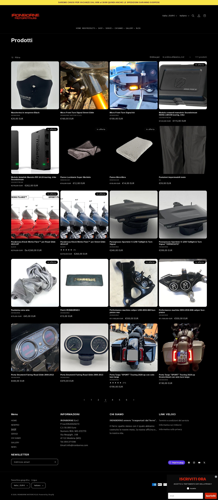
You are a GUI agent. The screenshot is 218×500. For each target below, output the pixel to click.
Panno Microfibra (118, 177)
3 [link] (105, 399)
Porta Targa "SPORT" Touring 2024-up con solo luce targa (132, 376)
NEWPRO (15, 425)
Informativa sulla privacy (170, 429)
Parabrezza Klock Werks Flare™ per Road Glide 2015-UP (33, 243)
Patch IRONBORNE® (70, 310)
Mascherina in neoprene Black (25, 113)
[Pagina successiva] (134, 400)
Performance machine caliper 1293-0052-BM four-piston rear (133, 311)
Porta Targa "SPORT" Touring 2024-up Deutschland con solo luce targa (177, 376)
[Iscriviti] (55, 462)
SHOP (13, 429)
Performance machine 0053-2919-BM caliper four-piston (182, 311)
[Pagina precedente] (84, 400)
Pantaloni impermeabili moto (172, 177)
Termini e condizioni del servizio (174, 420)
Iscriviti (211, 496)
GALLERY (15, 442)
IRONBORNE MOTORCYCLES (27, 495)
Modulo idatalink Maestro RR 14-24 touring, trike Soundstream (33, 178)
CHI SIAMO (16, 438)
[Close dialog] (216, 477)
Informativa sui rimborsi (170, 425)
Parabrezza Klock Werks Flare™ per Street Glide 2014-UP (82, 243)
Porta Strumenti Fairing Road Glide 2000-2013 (32, 375)
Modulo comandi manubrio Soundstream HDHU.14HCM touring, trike (178, 114)
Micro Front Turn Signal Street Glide (77, 113)
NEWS (14, 447)
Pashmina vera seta (20, 310)
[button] (193, 16)
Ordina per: (155, 57)
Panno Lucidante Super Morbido (75, 177)
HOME (14, 420)
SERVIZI (14, 433)
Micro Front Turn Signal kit (122, 113)
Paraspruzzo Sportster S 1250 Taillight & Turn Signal (131, 243)
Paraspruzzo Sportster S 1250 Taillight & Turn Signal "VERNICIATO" (180, 243)
